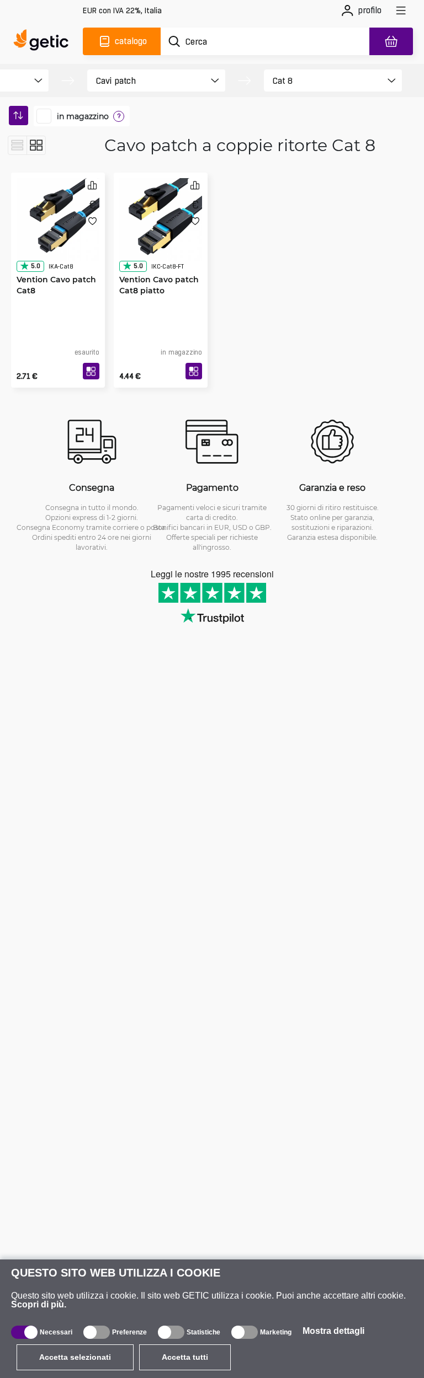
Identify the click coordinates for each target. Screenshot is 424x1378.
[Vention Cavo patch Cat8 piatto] (160, 219)
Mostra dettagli (333, 1331)
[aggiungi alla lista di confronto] (92, 185)
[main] (44, 41)
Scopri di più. (38, 1304)
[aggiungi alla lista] (92, 221)
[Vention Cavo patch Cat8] (58, 219)
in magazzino (83, 116)
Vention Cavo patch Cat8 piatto (159, 285)
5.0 (35, 266)
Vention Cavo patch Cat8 (56, 285)
